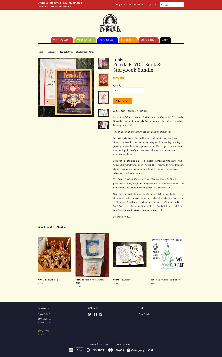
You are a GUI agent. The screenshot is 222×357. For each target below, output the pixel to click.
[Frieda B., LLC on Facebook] (95, 314)
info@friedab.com (45, 334)
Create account (136, 4)
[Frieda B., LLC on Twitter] (89, 314)
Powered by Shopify (125, 344)
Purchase (127, 40)
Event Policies (144, 314)
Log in (119, 4)
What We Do (84, 40)
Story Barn (148, 40)
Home (165, 40)
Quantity (117, 85)
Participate (107, 40)
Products (51, 52)
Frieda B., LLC (110, 344)
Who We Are (61, 40)
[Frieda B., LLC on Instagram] (100, 314)
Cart (154, 4)
